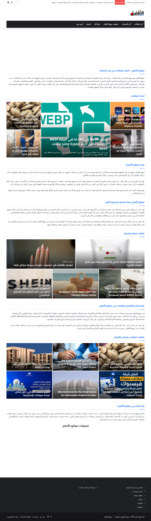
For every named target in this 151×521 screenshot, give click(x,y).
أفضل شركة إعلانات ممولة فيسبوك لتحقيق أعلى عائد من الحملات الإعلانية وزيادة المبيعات (122, 391)
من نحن (42, 517)
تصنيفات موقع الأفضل (110, 24)
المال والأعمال (70, 81)
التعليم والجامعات (26, 81)
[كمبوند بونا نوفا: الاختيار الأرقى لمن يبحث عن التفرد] (29, 357)
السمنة (88, 24)
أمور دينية (79, 24)
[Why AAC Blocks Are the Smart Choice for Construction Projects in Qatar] (75, 385)
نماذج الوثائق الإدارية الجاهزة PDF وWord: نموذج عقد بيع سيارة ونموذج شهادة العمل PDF (77, 363)
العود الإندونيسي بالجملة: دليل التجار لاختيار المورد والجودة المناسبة (24, 122)
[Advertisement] (75, 46)
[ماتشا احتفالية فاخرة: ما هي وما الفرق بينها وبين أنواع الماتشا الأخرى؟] (110, 254)
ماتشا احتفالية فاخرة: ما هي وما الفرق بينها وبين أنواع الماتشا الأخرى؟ (113, 263)
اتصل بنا (35, 517)
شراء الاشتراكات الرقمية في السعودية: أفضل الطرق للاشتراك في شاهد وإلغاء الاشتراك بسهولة (127, 121)
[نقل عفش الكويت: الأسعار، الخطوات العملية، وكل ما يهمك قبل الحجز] (23, 143)
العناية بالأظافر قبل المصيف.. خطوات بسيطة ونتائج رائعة (43, 265)
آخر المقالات (138, 24)
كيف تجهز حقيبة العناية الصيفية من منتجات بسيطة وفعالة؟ (77, 293)
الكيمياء (140, 503)
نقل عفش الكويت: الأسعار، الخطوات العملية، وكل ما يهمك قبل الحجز (24, 150)
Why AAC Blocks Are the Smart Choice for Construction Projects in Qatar (77, 393)
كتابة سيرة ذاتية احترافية (134, 487)
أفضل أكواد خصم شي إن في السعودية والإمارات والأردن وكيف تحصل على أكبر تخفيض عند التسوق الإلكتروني (32, 290)
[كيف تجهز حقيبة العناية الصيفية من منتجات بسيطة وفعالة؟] (75, 283)
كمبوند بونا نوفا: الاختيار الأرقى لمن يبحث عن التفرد (31, 365)
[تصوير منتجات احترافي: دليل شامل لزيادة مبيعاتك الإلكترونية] (29, 385)
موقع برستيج (138, 495)
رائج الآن (97, 24)
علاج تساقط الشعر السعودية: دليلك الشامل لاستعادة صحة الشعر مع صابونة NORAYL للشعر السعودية (123, 291)
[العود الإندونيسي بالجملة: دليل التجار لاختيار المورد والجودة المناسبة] (23, 115)
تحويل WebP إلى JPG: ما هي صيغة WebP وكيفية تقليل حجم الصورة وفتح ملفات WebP (79, 144)
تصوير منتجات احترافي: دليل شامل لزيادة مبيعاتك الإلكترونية (32, 393)
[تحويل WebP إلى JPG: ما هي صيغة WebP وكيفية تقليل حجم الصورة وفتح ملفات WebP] (75, 129)
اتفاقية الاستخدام (25, 517)
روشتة (140, 499)
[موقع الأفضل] (137, 13)
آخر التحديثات (126, 24)
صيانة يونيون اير (137, 491)
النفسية (93, 81)
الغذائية (116, 81)
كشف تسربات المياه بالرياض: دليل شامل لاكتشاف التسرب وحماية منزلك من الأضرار (127, 149)
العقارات (49, 81)
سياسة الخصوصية (13, 517)
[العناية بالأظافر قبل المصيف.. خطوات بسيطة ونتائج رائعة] (40, 254)
